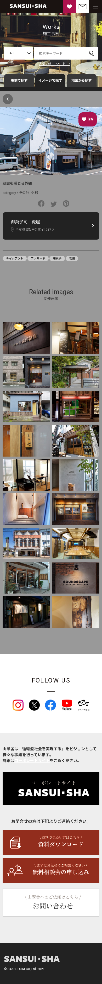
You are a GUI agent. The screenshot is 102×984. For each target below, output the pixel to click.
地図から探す (81, 80)
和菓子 (57, 258)
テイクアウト (14, 258)
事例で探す (19, 80)
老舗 (72, 258)
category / (11, 193)
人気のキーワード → (54, 64)
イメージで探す (50, 80)
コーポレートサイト (32, 760)
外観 (34, 193)
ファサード (38, 258)
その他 (24, 193)
